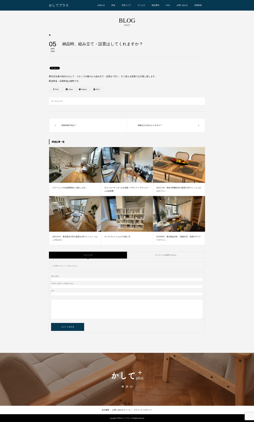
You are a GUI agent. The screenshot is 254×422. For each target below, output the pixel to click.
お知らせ (101, 5)
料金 (113, 5)
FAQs (168, 5)
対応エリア (126, 5)
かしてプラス (59, 5)
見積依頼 (198, 5)
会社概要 (105, 410)
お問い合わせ (182, 5)
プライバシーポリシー (143, 410)
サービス (141, 5)
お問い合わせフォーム (121, 410)
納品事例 (155, 5)
